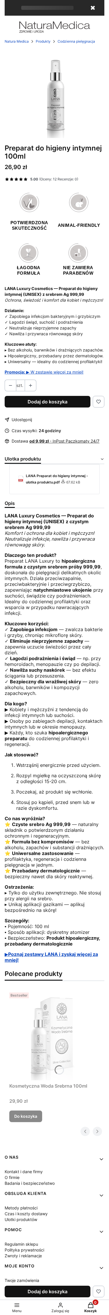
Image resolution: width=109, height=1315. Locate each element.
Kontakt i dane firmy (24, 1171)
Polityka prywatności (24, 1249)
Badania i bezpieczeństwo (30, 1183)
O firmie (12, 1177)
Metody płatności (21, 1207)
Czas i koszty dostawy (26, 1213)
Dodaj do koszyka (47, 402)
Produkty (43, 41)
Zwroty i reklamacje (23, 1255)
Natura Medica (17, 41)
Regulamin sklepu (21, 1244)
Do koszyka (25, 1116)
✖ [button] (92, 8)
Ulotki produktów (21, 1219)
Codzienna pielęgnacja (76, 41)
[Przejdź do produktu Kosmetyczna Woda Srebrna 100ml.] (54, 1035)
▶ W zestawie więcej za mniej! (44, 371)
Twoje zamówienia (22, 1280)
